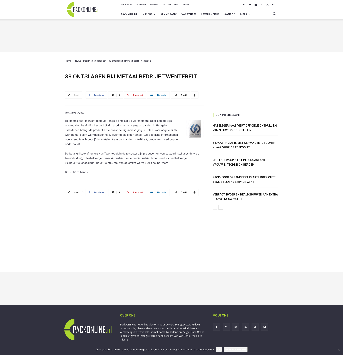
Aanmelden (126, 4)
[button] (274, 14)
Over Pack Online (169, 4)
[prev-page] (215, 207)
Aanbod (229, 14)
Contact (185, 4)
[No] (338, 350)
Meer (243, 14)
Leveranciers (210, 14)
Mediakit (154, 4)
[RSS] (261, 4)
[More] (194, 95)
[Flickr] (249, 4)
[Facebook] (244, 4)
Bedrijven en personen (94, 60)
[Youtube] (273, 4)
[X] (267, 4)
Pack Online (129, 14)
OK (218, 349)
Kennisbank (168, 14)
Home (68, 60)
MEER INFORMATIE (235, 349)
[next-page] (220, 207)
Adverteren (140, 4)
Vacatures (189, 14)
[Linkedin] (255, 4)
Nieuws (147, 14)
